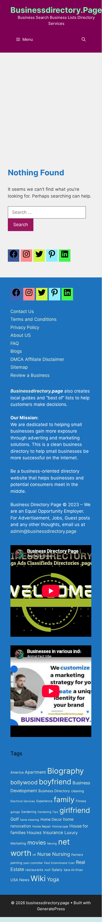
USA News (19, 880)
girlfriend (74, 810)
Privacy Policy (24, 327)
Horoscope (60, 826)
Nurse (44, 854)
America (16, 772)
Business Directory (54, 791)
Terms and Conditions (33, 319)
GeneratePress (51, 908)
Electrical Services (22, 801)
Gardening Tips (48, 812)
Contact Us (22, 311)
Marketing (18, 843)
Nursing (61, 854)
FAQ (14, 343)
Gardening (28, 812)
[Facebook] (13, 257)
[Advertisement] (51, 106)
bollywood (24, 782)
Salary (57, 870)
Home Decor (51, 819)
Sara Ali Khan (73, 870)
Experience (44, 801)
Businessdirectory (30, 391)
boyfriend (55, 781)
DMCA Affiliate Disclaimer (37, 359)
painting (16, 863)
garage (15, 812)
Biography (65, 770)
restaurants (34, 870)
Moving (52, 843)
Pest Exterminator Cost (59, 863)
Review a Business (30, 375)
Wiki (38, 878)
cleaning (77, 791)
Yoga (53, 879)
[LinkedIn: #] (64, 257)
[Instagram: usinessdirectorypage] (26, 257)
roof (47, 870)
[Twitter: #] (39, 257)
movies (36, 842)
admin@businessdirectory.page (43, 531)
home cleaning (29, 820)
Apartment (35, 772)
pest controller (33, 863)
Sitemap (19, 367)
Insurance (53, 832)
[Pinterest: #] (52, 257)
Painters (77, 855)
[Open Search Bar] (83, 39)
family (64, 799)
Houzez (34, 832)
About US (20, 335)
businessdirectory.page (56, 10)
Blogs (16, 351)
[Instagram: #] (29, 295)
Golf (14, 819)
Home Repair (41, 826)
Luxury (71, 832)
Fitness (81, 801)
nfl (34, 855)
